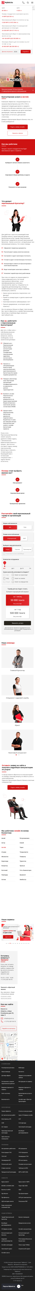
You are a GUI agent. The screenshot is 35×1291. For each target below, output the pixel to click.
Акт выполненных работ (8, 1115)
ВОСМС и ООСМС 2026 (7, 1185)
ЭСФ (2, 1123)
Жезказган (4, 856)
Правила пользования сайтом (25, 1076)
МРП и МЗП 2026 (23, 1172)
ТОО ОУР (4, 1156)
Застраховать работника (8, 1148)
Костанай (4, 870)
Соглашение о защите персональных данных (8, 1082)
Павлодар (4, 875)
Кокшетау (4, 865)
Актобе (3, 847)
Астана (3, 879)
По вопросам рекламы (7, 1067)
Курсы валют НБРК (24, 1181)
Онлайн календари (7, 1245)
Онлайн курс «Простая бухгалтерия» (25, 1100)
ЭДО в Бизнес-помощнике (5, 1137)
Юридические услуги (25, 1223)
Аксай (3, 838)
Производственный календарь (7, 1132)
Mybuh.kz (4, 1009)
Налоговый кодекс (6, 1248)
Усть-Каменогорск (25, 870)
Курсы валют (5, 1181)
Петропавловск (24, 838)
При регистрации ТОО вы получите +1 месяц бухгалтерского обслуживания (14, 90)
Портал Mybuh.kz (6, 1111)
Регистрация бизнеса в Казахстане (25, 1240)
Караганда (4, 861)
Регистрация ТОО (6, 1152)
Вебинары (21, 1067)
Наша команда (5, 1071)
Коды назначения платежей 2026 (6, 1206)
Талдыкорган (24, 852)
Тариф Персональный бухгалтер (7, 1218)
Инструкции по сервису (25, 1081)
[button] (6, 943)
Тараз (21, 847)
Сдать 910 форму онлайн (26, 1115)
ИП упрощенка (23, 1148)
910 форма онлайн (6, 1229)
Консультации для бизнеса (6, 1234)
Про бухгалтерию (23, 1193)
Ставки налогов (5, 1168)
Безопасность (5, 1099)
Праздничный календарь (8, 1172)
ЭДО (20, 1189)
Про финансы (5, 1197)
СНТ (20, 1119)
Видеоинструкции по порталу (25, 1088)
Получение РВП (23, 1201)
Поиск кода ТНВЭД (24, 1245)
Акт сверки (4, 1127)
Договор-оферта (5, 1075)
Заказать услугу (17, 623)
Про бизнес (4, 1193)
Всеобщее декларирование (23, 1132)
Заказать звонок (17, 133)
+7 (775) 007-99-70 (10, 1021)
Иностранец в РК (6, 1119)
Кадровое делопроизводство (6, 1240)
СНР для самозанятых (25, 1197)
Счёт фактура (22, 1123)
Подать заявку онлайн (17, 127)
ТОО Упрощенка (23, 1152)
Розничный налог (6, 1164)
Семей (22, 843)
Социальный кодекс (24, 1248)
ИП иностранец (23, 1160)
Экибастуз (23, 879)
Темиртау (23, 856)
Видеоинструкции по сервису (7, 1088)
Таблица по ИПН (23, 1168)
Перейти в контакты (8, 1028)
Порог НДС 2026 (23, 1185)
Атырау (3, 852)
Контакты (21, 1071)
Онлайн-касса (5, 1252)
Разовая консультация (25, 1164)
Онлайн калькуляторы (25, 1229)
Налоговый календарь (25, 1127)
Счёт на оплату (5, 1093)
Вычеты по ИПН (5, 1189)
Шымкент (23, 875)
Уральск (22, 865)
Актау (3, 843)
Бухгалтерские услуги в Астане (25, 1094)
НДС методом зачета (7, 1201)
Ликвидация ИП (6, 1160)
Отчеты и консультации (25, 1111)
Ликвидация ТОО (23, 1156)
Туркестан (23, 861)
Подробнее (26, 51)
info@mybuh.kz (9, 1018)
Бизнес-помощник (24, 1217)
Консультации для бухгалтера (24, 1234)
